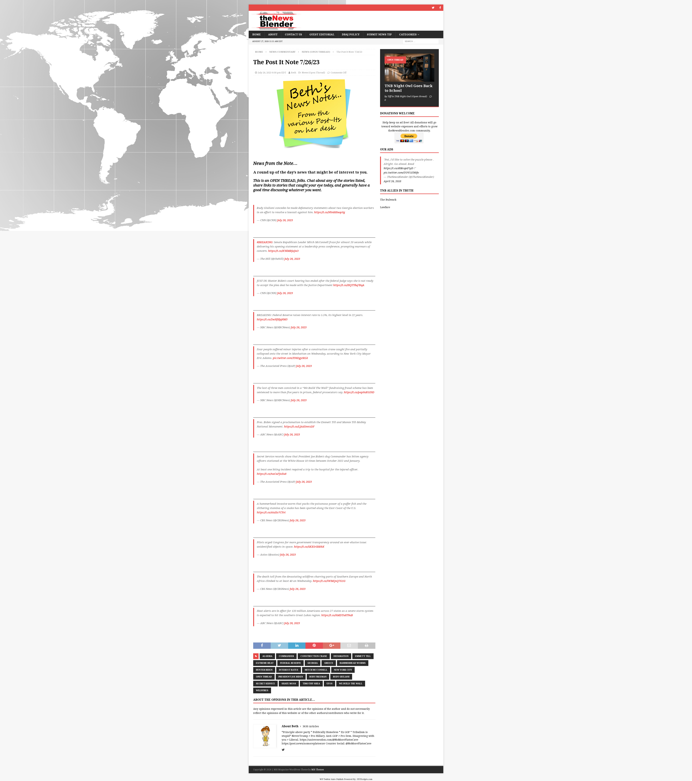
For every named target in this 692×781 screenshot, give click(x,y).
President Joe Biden (290, 676)
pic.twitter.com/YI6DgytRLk (290, 358)
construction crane (313, 656)
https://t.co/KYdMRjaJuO (283, 251)
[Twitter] (433, 8)
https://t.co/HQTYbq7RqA (348, 285)
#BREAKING (264, 242)
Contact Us (293, 34)
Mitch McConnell (316, 670)
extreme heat (265, 663)
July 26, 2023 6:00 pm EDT (272, 72)
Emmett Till (363, 656)
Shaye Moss (288, 683)
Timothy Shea (311, 683)
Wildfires (262, 690)
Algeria (267, 656)
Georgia (312, 663)
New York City (343, 670)
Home (256, 34)
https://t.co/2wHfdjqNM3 (272, 319)
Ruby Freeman (318, 676)
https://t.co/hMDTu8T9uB (337, 615)
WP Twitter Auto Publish (331, 779)
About (273, 34)
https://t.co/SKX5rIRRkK (309, 546)
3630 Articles (311, 726)
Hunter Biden (264, 670)
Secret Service (265, 683)
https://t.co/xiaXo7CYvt (271, 512)
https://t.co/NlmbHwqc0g (329, 212)
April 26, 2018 (392, 181)
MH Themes (317, 769)
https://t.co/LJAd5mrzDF (299, 426)
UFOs (329, 683)
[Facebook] (440, 8)
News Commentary (282, 52)
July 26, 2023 (285, 220)
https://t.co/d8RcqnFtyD (398, 168)
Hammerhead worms (353, 663)
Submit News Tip (379, 34)
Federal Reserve (290, 663)
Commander (286, 656)
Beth (293, 72)
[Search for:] (421, 41)
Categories (408, 34)
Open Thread (264, 676)
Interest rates (288, 670)
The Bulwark (388, 199)
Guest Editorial (321, 34)
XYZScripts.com (364, 779)
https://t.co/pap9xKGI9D (359, 392)
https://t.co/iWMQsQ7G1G (329, 581)
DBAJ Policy (351, 34)
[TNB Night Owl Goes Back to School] (409, 68)
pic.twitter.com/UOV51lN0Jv (401, 172)
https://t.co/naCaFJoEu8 (271, 473)
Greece (328, 663)
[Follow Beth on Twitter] (283, 749)
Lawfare (385, 207)
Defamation (341, 656)
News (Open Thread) (313, 72)
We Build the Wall (350, 683)
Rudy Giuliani (341, 676)
